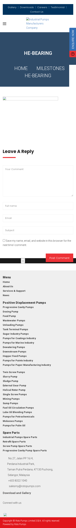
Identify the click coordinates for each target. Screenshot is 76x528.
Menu (7, 277)
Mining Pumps (11, 398)
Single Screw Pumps (15, 394)
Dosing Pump (10, 311)
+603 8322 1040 (17, 480)
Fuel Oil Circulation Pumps (18, 407)
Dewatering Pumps (14, 347)
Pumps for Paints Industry (18, 360)
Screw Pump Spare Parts (17, 446)
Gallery (26, 493)
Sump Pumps (10, 403)
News (6, 295)
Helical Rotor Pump (14, 390)
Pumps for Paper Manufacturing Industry (27, 365)
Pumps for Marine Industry (18, 342)
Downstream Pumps (14, 351)
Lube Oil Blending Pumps (17, 412)
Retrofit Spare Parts (14, 441)
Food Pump (9, 316)
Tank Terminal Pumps (15, 329)
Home (21, 68)
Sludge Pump (10, 381)
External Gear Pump (14, 385)
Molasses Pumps (13, 421)
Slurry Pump (10, 376)
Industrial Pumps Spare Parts (20, 437)
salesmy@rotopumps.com (25, 486)
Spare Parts (11, 432)
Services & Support (14, 290)
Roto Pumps (20, 524)
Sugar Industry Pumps (16, 333)
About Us (8, 286)
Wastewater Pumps (14, 320)
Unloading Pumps (13, 325)
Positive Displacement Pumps (24, 302)
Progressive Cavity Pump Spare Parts (25, 450)
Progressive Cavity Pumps (18, 307)
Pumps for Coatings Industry (19, 338)
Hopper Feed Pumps (15, 356)
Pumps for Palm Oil (14, 425)
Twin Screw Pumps (14, 372)
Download (9, 493)
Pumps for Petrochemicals (18, 416)
